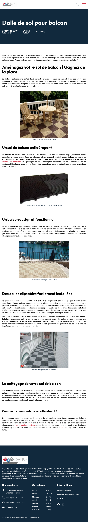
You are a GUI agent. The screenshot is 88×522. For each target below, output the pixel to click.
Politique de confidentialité (68, 494)
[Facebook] (58, 504)
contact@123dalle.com (15, 503)
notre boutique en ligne (25, 425)
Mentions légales (64, 490)
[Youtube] (63, 504)
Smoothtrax (16, 162)
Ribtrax (5, 162)
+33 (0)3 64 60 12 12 (14, 498)
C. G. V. (60, 498)
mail (62, 427)
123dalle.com (11, 507)
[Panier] (78, 4)
